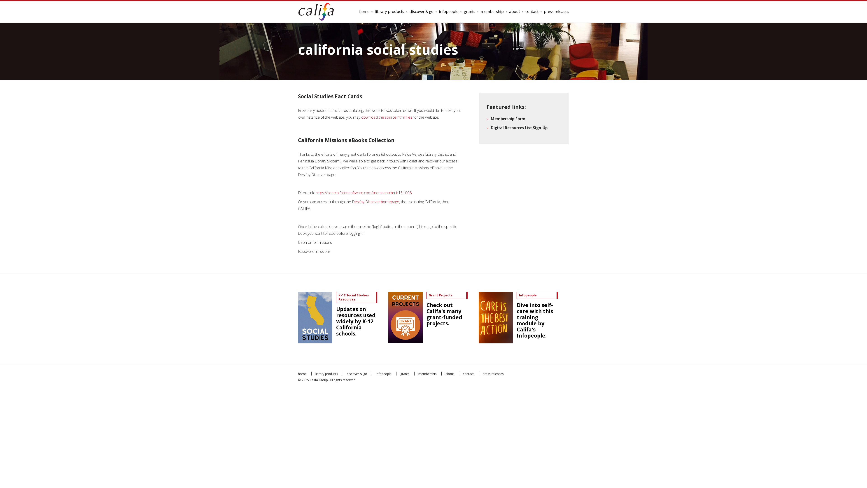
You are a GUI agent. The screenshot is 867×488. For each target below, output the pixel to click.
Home (364, 11)
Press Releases (556, 11)
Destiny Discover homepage (375, 201)
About (514, 11)
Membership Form (508, 118)
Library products (389, 11)
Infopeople (448, 11)
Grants (469, 11)
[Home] (317, 12)
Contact (531, 11)
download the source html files (386, 117)
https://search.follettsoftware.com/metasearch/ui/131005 (364, 192)
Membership (492, 11)
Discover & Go (422, 11)
